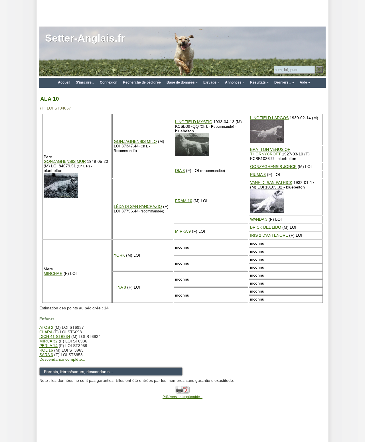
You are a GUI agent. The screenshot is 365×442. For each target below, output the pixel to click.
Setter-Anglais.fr (85, 38)
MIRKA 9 (183, 231)
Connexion (108, 82)
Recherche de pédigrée (142, 82)
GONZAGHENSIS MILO (135, 141)
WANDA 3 (258, 219)
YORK (119, 255)
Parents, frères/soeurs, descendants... (78, 371)
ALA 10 (49, 99)
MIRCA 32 (48, 341)
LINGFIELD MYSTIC (193, 121)
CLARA (45, 332)
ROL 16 (46, 350)
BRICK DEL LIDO (265, 227)
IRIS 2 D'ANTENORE (269, 235)
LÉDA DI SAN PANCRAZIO (138, 206)
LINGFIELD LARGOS (269, 117)
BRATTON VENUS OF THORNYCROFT (270, 151)
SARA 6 (46, 354)
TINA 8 (120, 287)
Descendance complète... (62, 359)
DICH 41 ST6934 (54, 336)
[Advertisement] (182, 13)
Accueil (64, 82)
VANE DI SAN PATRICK (271, 182)
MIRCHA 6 (53, 273)
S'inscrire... (85, 82)
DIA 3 (180, 170)
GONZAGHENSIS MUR (65, 161)
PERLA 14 (48, 345)
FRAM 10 (183, 200)
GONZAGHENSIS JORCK (273, 166)
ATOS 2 (46, 327)
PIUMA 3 (258, 174)
